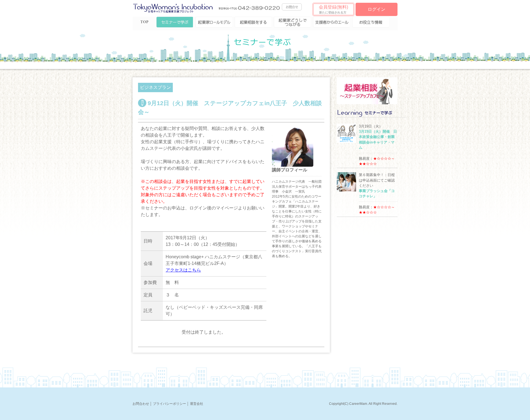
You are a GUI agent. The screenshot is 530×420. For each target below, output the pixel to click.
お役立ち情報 (370, 22)
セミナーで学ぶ (174, 22)
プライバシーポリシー (169, 404)
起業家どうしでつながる (292, 22)
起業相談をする (253, 22)
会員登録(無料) (333, 9)
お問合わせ (140, 404)
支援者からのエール (331, 22)
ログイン (376, 9)
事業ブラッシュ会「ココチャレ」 (377, 193)
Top (144, 22)
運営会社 (196, 404)
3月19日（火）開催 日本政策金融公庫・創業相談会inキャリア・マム (378, 139)
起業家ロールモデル (213, 22)
